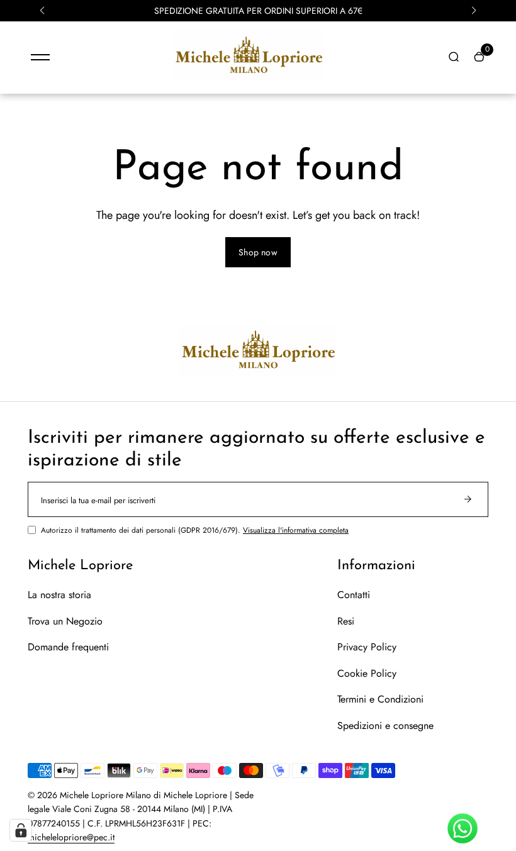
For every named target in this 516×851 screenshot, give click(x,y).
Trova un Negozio (65, 621)
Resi (345, 621)
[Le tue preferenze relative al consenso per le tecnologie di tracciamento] (20, 830)
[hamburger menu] (40, 57)
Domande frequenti (68, 647)
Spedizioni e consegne (385, 725)
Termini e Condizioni (380, 699)
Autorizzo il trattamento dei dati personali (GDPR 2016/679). (195, 530)
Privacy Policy (366, 647)
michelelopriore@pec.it (71, 837)
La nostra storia (59, 594)
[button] (42, 11)
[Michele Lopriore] (248, 77)
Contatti (353, 594)
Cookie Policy (366, 673)
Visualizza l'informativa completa (296, 530)
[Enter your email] (467, 499)
